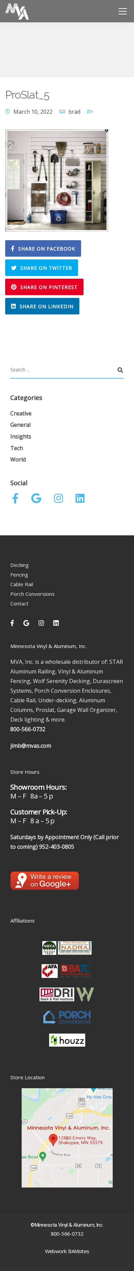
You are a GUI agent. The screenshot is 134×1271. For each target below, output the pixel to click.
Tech (16, 448)
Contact (19, 603)
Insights (20, 436)
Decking (19, 564)
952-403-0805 (56, 846)
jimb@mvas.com (30, 745)
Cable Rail (21, 584)
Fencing (19, 574)
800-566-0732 (27, 729)
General (20, 424)
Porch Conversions (32, 593)
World (18, 459)
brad (74, 111)
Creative (21, 413)
